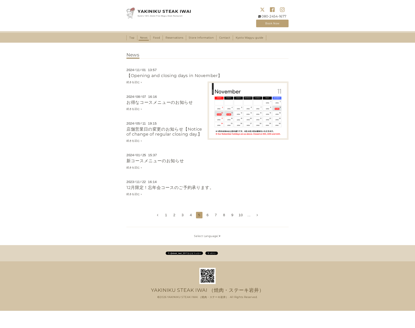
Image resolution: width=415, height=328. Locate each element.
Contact (224, 37)
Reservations (174, 37)
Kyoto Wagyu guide (249, 37)
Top (132, 37)
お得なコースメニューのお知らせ (159, 102)
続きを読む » (134, 82)
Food (156, 37)
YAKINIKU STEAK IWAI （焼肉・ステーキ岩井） (207, 290)
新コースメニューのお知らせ (155, 160)
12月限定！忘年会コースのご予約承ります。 (170, 187)
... (249, 215)
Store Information (201, 37)
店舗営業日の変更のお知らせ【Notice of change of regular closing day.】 (164, 132)
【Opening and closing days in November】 (174, 75)
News (144, 37)
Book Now (272, 23)
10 (241, 215)
